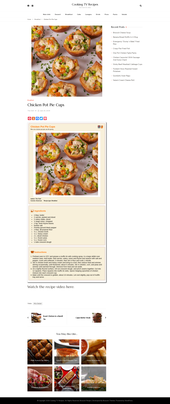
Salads (124, 14)
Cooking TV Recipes (85, 4)
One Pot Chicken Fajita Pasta (124, 53)
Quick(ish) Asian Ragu (121, 76)
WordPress (129, 401)
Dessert (58, 14)
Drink (98, 14)
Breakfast (69, 14)
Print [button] (102, 127)
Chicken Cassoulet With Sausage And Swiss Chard (126, 58)
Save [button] (99, 127)
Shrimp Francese (93, 387)
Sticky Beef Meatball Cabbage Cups (127, 64)
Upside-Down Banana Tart (66, 360)
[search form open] (141, 6)
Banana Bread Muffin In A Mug (125, 37)
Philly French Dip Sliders (40, 360)
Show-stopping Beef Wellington (67, 387)
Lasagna (88, 14)
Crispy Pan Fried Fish (121, 48)
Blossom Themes (109, 401)
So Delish (38, 304)
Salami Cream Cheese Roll (123, 80)
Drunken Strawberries (40, 387)
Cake (79, 14)
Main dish (46, 14)
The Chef (30, 111)
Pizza (107, 14)
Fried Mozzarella (93, 360)
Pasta (115, 14)
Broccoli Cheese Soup (122, 32)
